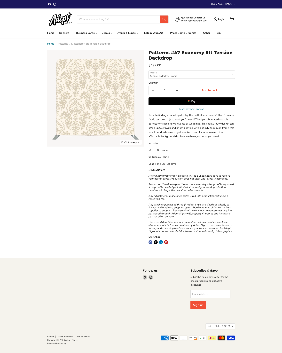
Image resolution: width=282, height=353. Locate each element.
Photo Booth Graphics (183, 33)
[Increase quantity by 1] (177, 90)
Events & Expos (126, 33)
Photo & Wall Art (153, 33)
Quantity (153, 83)
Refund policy (83, 336)
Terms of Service (65, 336)
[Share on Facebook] (150, 242)
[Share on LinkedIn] (161, 242)
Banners (64, 33)
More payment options (191, 109)
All (219, 33)
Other (207, 33)
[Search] (164, 19)
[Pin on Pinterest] (166, 242)
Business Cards (85, 33)
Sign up (198, 305)
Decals (106, 33)
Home (50, 33)
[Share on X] (156, 242)
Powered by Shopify (56, 343)
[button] (220, 19)
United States (221, 4)
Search (50, 336)
